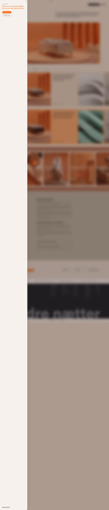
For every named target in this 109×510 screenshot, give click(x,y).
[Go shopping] (26, 1)
